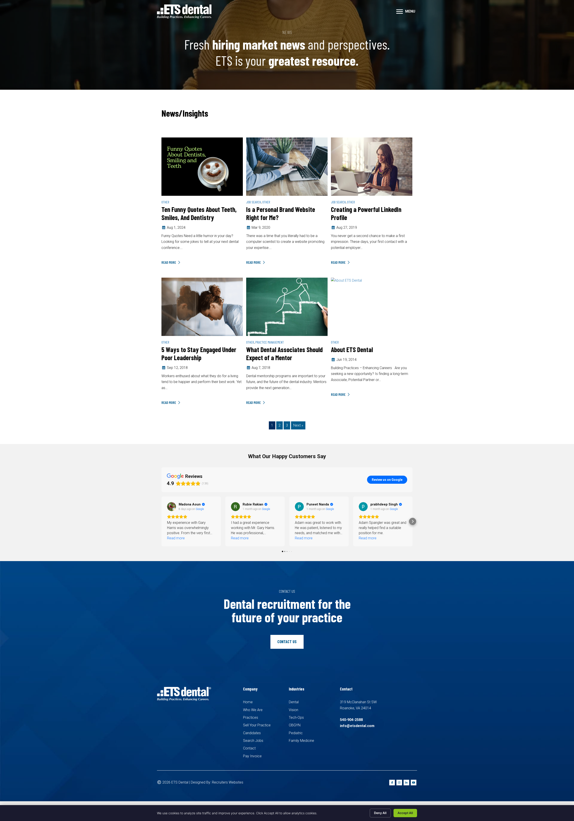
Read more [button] (176, 538)
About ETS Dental (352, 349)
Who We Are (253, 710)
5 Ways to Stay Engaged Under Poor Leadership (198, 353)
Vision (293, 710)
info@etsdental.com (357, 726)
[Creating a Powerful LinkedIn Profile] (371, 166)
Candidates (252, 733)
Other (165, 202)
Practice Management (269, 342)
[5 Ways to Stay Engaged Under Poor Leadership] (202, 306)
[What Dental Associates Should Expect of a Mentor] (287, 306)
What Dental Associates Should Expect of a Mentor (284, 353)
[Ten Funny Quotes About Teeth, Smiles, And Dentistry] (202, 166)
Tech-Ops (296, 717)
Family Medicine (301, 740)
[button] (161, 521)
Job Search (253, 202)
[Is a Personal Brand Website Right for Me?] (287, 166)
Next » (298, 425)
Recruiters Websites (227, 782)
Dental (294, 702)
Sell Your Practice (257, 725)
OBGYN (294, 725)
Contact (249, 748)
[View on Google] (171, 506)
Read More (169, 262)
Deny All (380, 813)
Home (248, 702)
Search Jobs (253, 740)
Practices (250, 717)
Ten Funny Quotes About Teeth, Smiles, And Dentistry (199, 213)
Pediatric (296, 733)
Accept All (405, 813)
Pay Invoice (252, 756)
